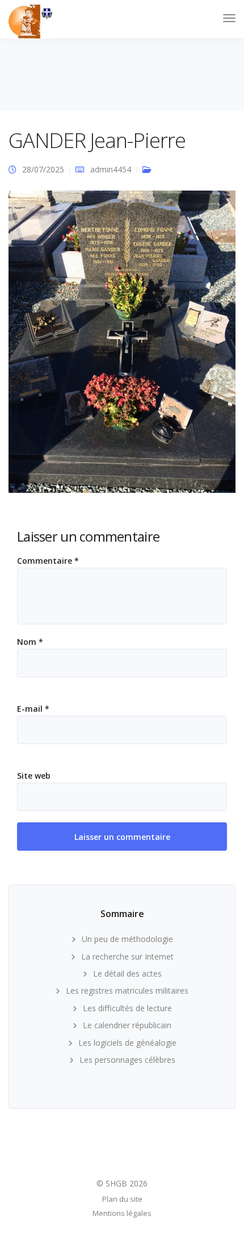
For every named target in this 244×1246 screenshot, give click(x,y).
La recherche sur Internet (127, 956)
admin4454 (110, 169)
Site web (34, 776)
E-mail (33, 709)
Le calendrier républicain (127, 1025)
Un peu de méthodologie (127, 939)
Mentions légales (122, 1213)
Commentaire (48, 561)
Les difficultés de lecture (127, 1008)
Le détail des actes (127, 973)
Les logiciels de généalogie (127, 1042)
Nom (30, 642)
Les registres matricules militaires (127, 990)
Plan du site (122, 1199)
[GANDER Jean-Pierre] (122, 346)
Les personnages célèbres (127, 1059)
